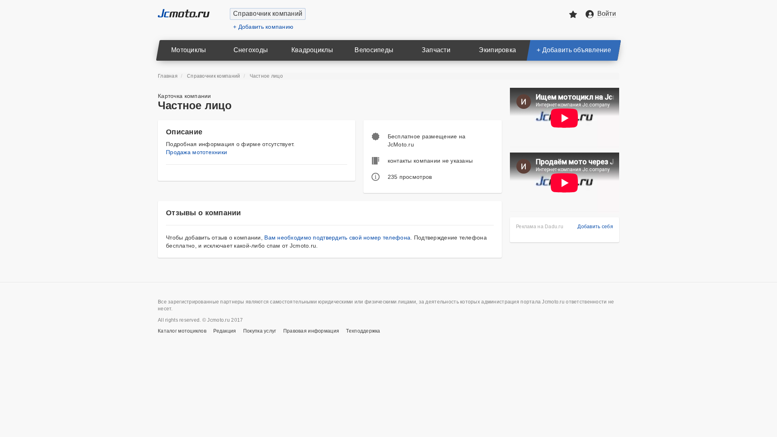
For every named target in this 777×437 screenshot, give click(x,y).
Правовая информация (311, 331)
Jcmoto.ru (184, 13)
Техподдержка (363, 331)
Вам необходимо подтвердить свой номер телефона (337, 237)
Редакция (224, 331)
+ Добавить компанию (263, 26)
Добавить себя (595, 226)
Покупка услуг (259, 331)
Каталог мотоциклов (182, 331)
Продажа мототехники (196, 152)
